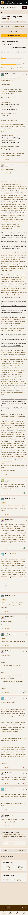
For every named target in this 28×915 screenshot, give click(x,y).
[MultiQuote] (2, 159)
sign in (6, 68)
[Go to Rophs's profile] (2, 165)
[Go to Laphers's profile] (2, 480)
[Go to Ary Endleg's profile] (2, 554)
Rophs (7, 165)
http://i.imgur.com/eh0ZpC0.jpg (10, 142)
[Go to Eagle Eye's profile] (2, 26)
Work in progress (19, 26)
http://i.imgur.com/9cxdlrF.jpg (9, 109)
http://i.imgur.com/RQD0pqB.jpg (10, 138)
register (12, 68)
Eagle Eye (6, 26)
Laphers (7, 480)
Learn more (3, 2)
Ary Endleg (8, 553)
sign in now (14, 836)
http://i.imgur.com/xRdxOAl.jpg (10, 104)
